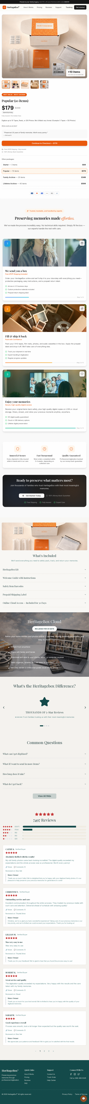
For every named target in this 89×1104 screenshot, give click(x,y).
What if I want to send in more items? (21, 763)
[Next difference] (85, 707)
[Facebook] (71, 1074)
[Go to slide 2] (44, 725)
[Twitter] (79, 1074)
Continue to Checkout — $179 (44, 143)
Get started (80, 7)
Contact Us (51, 1074)
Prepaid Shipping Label (14, 594)
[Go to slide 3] (46, 725)
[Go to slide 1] (41, 725)
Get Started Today (33, 496)
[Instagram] (75, 1074)
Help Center (51, 1080)
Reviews (49, 7)
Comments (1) (20, 867)
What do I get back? (12, 784)
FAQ (25, 1083)
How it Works (28, 7)
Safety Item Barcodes (13, 586)
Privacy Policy (67, 1094)
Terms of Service (81, 1094)
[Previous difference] (3, 707)
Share (9, 867)
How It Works (29, 1074)
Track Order (51, 1077)
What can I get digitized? (15, 753)
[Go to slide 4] (48, 725)
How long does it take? (14, 773)
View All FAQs (44, 796)
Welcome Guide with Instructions (19, 577)
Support (58, 7)
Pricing (39, 7)
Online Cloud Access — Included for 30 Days (24, 602)
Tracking (69, 7)
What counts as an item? (9, 126)
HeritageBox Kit (10, 569)
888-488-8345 (80, 1078)
